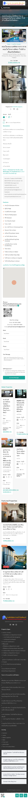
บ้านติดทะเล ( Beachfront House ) (11, 653)
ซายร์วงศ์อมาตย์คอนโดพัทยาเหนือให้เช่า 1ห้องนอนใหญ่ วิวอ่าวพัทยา (6, 406)
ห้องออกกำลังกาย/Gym (10, 230)
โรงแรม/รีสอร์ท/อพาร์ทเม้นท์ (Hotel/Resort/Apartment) (8, 670)
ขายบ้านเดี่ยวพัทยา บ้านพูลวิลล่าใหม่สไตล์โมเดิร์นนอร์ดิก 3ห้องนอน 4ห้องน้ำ (13, 709)
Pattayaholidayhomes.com (17, 792)
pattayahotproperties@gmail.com (16, 326)
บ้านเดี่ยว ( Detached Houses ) (10, 655)
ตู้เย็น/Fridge (8, 208)
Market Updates (6, 737)
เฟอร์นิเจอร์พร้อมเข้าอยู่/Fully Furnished (12, 240)
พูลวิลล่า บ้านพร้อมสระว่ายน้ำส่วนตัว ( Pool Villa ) (14, 659)
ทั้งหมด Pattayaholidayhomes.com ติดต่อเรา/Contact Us (12, 304)
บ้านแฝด (4, 662)
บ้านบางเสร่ (5, 742)
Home (8, 44)
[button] (14, 282)
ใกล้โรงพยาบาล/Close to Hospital (13, 258)
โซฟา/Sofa (8, 248)
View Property (7, 395)
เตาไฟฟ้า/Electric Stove (11, 236)
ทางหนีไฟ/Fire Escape (10, 211)
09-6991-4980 (16, 322)
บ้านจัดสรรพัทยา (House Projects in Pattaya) (13, 650)
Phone (4, 346)
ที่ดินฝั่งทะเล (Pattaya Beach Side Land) (13, 648)
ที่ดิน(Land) (5, 644)
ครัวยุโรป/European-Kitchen (12, 205)
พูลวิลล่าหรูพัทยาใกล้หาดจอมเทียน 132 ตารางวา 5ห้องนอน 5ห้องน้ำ (13, 688)
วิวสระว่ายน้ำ (8, 224)
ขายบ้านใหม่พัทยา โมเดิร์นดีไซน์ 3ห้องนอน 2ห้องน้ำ (11, 715)
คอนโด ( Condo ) (16, 44)
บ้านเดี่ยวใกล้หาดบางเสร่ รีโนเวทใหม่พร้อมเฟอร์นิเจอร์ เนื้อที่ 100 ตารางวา (11, 702)
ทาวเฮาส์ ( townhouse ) (8, 641)
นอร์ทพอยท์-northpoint (10, 639)
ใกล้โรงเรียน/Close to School (12, 261)
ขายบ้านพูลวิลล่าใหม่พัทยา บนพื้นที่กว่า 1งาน (13, 719)
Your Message (6, 354)
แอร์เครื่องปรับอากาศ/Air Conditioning (11, 244)
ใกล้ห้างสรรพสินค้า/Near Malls (12, 255)
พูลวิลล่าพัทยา (5, 744)
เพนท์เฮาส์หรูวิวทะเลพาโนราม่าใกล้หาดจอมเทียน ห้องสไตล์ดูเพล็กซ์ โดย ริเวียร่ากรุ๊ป (13, 695)
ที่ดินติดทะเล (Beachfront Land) (11, 646)
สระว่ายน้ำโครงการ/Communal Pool (14, 227)
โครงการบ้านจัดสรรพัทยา (8, 746)
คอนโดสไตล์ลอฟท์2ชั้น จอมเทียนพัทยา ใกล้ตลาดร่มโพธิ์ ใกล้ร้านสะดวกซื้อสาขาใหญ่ (13, 527)
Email (4, 338)
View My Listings (14, 320)
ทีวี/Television (8, 218)
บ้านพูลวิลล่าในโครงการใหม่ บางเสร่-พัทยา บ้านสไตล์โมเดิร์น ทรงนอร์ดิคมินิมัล (13, 724)
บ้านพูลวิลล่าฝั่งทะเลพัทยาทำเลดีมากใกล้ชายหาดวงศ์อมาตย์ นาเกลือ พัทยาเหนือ (13, 574)
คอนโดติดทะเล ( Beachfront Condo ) (12, 635)
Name (4, 330)
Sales (3, 740)
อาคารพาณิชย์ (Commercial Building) (11, 664)
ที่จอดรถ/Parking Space (11, 214)
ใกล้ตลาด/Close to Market (11, 252)
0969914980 (6, 8)
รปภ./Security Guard (10, 221)
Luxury (4, 735)
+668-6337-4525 (17, 324)
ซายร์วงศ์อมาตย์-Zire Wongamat (12, 637)
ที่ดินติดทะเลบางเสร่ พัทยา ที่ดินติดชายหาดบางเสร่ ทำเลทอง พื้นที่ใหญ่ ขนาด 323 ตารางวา (13, 682)
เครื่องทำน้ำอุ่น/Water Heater (12, 233)
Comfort (4, 733)
